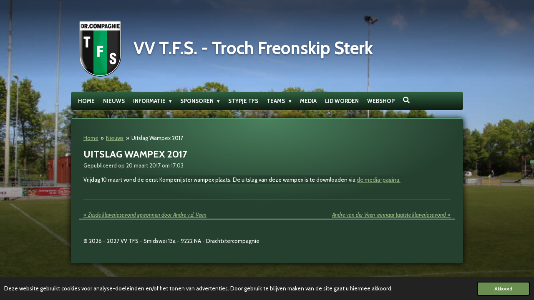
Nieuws (114, 138)
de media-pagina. (378, 179)
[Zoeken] (407, 100)
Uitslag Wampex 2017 (157, 138)
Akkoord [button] (503, 289)
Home (90, 138)
